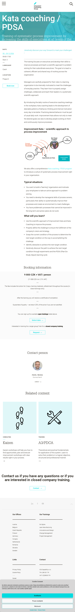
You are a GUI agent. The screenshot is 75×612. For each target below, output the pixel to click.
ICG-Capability (37, 6)
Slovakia (15, 547)
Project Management (45, 536)
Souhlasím (37, 596)
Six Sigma (42, 524)
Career (14, 578)
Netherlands (16, 542)
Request (36, 332)
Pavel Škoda (37, 375)
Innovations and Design (46, 530)
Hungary (15, 539)
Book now (10, 86)
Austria (14, 524)
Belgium (14, 527)
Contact (37, 381)
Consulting (7, 437)
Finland (14, 533)
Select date (36, 320)
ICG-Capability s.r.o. (45, 569)
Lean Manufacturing (45, 527)
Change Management (46, 533)
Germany (15, 536)
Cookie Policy (33, 610)
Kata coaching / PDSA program (60, 169)
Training (41, 437)
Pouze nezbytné (37, 601)
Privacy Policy (41, 610)
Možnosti (37, 606)
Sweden (14, 550)
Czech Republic (17, 530)
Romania (15, 545)
